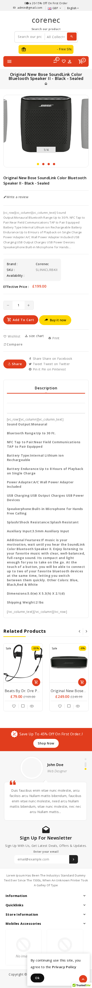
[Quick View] (32, 706)
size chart (36, 336)
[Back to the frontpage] (46, 83)
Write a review (17, 197)
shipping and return (46, 407)
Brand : (12, 264)
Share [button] (16, 364)
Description (46, 388)
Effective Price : (16, 287)
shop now (46, 743)
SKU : (11, 270)
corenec (46, 20)
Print (55, 338)
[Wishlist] (14, 706)
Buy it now (58, 320)
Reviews (46, 397)
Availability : (16, 276)
